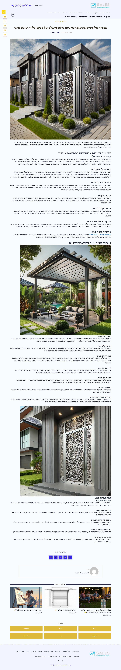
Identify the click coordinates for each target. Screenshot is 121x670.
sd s (71, 32)
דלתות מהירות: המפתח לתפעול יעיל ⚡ (65, 610)
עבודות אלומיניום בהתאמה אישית (100, 235)
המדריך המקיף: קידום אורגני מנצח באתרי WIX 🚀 (28, 610)
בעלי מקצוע (60, 21)
